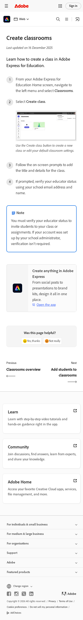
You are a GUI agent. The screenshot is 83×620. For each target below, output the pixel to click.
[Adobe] (21, 6)
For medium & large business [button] (25, 534)
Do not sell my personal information (48, 606)
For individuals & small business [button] (27, 524)
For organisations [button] (18, 543)
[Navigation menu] (6, 6)
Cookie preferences (17, 606)
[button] (60, 6)
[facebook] (9, 594)
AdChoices (15, 612)
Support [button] (12, 553)
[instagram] (16, 594)
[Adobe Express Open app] (77, 19)
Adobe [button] (11, 562)
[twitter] (24, 594)
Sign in (73, 6)
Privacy (52, 601)
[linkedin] (31, 594)
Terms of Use (66, 601)
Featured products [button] (18, 572)
